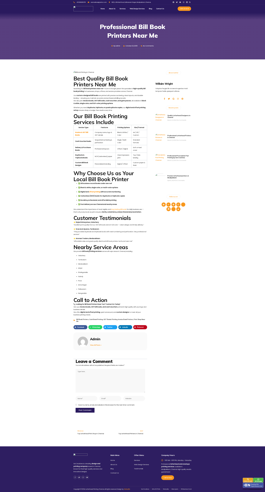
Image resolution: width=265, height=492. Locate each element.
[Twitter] (183, 204)
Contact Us (160, 9)
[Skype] (173, 209)
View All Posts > (95, 345)
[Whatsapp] (178, 204)
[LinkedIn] (168, 209)
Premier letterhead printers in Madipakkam (178, 177)
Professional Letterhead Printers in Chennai (179, 136)
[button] (190, 2)
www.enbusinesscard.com (255, 489)
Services (123, 9)
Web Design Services (137, 9)
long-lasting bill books (118, 209)
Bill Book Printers (82, 319)
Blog (150, 9)
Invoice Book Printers (125, 319)
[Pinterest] (173, 204)
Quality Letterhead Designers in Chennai (178, 116)
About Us (112, 9)
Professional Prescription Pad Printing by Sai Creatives (178, 157)
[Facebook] (164, 204)
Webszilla (127, 489)
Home (103, 9)
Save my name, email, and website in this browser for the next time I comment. (106, 405)
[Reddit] (178, 209)
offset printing (94, 192)
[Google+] (168, 204)
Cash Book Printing (96, 319)
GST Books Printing (110, 319)
